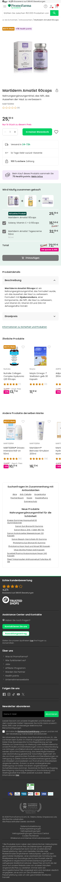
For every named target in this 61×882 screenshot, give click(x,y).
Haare (29, 498)
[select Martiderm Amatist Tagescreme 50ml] (4, 231)
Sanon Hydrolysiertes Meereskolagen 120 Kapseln (25, 534)
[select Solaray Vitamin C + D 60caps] (4, 223)
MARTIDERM (8, 103)
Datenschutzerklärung (28, 731)
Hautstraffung (41, 498)
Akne (15, 494)
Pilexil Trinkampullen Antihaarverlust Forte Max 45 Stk (29, 560)
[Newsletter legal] (4, 732)
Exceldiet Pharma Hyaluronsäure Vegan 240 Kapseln (27, 554)
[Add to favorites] (56, 132)
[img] (30, 109)
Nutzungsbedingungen (30, 828)
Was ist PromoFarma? (16, 656)
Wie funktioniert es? (15, 660)
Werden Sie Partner (15, 671)
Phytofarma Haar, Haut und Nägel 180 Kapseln (29, 546)
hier (31, 640)
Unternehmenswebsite (17, 679)
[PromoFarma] (19, 6)
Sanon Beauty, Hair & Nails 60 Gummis (29, 539)
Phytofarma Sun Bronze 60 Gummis (29, 542)
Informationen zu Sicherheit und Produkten (24, 326)
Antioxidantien (25, 20)
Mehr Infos (37, 176)
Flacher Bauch (17, 498)
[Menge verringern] (5, 132)
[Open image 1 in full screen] (31, 54)
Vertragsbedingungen (30, 831)
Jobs (7, 664)
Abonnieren (51, 714)
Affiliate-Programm (15, 668)
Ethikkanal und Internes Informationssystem (30, 838)
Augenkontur (40, 494)
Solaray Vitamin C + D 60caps (23, 222)
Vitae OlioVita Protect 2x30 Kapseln (29, 550)
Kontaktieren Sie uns (16, 626)
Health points (12, 675)
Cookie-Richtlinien (30, 835)
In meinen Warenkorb (37, 131)
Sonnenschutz (30, 501)
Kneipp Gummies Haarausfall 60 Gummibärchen (22, 521)
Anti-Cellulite (25, 494)
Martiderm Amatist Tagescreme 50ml (25, 233)
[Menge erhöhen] (15, 132)
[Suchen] (54, 13)
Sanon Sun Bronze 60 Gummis (29, 526)
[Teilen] (57, 90)
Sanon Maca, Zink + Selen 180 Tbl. (29, 529)
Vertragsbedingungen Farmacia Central (30, 833)
